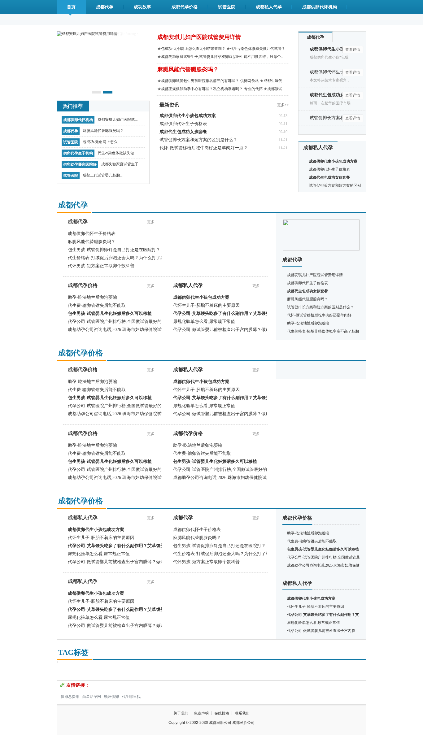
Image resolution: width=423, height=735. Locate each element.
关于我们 (180, 713)
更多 (151, 222)
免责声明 (201, 713)
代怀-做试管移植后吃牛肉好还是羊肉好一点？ (203, 148)
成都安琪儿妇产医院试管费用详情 (118, 121)
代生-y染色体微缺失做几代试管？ (118, 154)
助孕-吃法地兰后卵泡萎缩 (92, 297)
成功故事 (142, 7)
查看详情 (352, 49)
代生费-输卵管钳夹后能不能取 (97, 305)
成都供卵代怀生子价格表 (183, 123)
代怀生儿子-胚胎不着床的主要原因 (206, 305)
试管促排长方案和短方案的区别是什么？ (198, 139)
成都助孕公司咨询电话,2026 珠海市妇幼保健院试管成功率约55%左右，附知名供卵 (147, 329)
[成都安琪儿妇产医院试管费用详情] (87, 33)
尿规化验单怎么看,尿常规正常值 (204, 321)
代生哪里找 (131, 696)
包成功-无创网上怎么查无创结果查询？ (102, 143)
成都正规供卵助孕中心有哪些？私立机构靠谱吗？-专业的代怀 (212, 89)
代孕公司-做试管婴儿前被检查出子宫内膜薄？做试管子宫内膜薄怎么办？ (243, 329)
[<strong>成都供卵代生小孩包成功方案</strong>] (321, 222)
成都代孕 (104, 7)
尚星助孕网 (91, 696)
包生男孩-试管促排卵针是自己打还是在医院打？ (114, 249)
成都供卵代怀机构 (319, 7)
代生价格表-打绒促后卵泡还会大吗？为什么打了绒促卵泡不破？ (129, 257)
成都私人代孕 (269, 7)
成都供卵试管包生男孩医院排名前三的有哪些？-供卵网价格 (210, 81)
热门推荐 (73, 106)
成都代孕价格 (185, 7)
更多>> (283, 105)
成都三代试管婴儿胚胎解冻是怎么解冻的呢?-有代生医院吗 (103, 176)
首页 (71, 7)
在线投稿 (221, 713)
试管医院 (226, 7)
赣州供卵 (111, 696)
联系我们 (242, 713)
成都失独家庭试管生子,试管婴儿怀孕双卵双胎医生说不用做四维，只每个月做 (121, 165)
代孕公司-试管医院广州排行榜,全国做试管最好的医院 (119, 321)
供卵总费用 (70, 696)
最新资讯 (169, 104)
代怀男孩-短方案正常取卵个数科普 (101, 265)
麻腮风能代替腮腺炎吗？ (103, 130)
